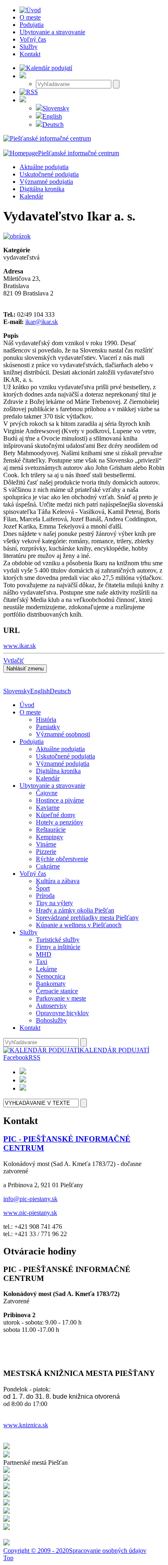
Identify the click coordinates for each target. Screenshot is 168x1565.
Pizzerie (46, 851)
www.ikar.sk (19, 645)
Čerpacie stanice (57, 990)
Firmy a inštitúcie (58, 946)
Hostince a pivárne (60, 800)
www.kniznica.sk (25, 1425)
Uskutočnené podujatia (49, 174)
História (46, 719)
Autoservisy (51, 1005)
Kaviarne (48, 807)
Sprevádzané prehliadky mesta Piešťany (87, 917)
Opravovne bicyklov (62, 1013)
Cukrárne (48, 866)
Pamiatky (48, 726)
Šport (43, 888)
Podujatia (32, 741)
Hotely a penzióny (59, 822)
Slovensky (55, 108)
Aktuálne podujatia (44, 166)
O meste (30, 712)
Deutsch (53, 124)
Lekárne (46, 968)
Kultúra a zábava (58, 880)
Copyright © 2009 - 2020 (36, 1550)
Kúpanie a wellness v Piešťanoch (79, 924)
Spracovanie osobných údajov (107, 1550)
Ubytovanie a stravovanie (52, 785)
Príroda (45, 895)
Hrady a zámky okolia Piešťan (75, 910)
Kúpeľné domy (55, 814)
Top (8, 1557)
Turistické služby (58, 939)
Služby (29, 932)
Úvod (27, 704)
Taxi (41, 961)
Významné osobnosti (63, 734)
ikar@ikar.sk (41, 321)
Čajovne (46, 792)
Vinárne (46, 844)
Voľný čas (33, 873)
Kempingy (49, 836)
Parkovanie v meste (61, 998)
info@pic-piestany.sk (30, 1198)
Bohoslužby (51, 1020)
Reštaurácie (51, 829)
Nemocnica (50, 976)
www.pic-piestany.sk (30, 1212)
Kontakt (30, 1027)
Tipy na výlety (54, 902)
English (52, 116)
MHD (43, 954)
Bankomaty (51, 983)
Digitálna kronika (42, 188)
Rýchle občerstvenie (62, 858)
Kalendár (31, 196)
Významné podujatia (46, 181)
